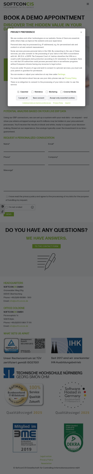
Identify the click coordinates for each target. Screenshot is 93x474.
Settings (61, 74)
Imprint (67, 103)
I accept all (22, 98)
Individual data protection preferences (37, 103)
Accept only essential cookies (62, 98)
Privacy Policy (70, 78)
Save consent (38, 98)
